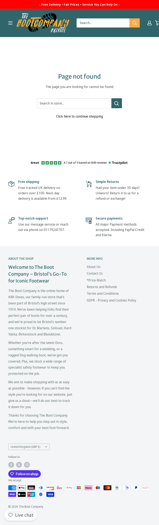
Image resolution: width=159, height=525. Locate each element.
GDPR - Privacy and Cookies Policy (111, 300)
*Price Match (96, 280)
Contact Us (95, 273)
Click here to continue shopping (79, 116)
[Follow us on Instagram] (27, 465)
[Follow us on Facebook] (11, 465)
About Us (93, 266)
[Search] (134, 23)
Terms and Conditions (103, 293)
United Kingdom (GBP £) (25, 447)
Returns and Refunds (102, 287)
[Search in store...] (116, 103)
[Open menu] (10, 23)
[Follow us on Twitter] (19, 465)
